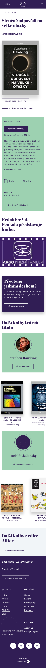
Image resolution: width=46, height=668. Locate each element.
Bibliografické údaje (17, 205)
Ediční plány (30, 603)
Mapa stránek (8, 635)
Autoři (5, 599)
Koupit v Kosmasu (16, 129)
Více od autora (23, 366)
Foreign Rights (31, 632)
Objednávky (30, 607)
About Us (28, 628)
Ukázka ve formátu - (21, 108)
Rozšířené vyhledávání (12, 631)
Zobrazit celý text (13, 169)
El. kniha (27, 181)
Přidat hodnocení (16, 306)
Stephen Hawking (22, 358)
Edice (4, 607)
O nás (27, 595)
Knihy (14, 12)
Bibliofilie (6, 610)
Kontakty (28, 610)
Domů (4, 12)
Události (6, 603)
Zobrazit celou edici (14, 551)
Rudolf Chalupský (22, 455)
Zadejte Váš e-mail (10, 569)
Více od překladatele (23, 464)
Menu (8, 4)
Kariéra (27, 599)
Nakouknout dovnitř (15, 101)
